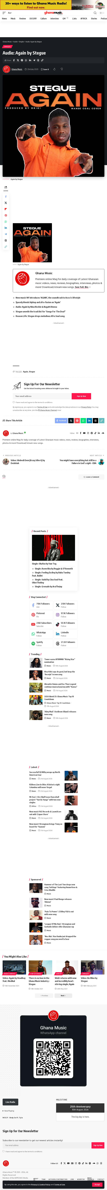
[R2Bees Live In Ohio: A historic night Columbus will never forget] (71, 788)
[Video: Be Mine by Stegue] (92, 967)
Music (49, 678)
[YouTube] (84, 433)
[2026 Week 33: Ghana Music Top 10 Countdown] (35, 700)
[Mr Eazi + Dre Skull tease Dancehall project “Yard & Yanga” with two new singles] (71, 800)
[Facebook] (81, 433)
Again (25, 372)
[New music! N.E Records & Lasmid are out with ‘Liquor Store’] (71, 815)
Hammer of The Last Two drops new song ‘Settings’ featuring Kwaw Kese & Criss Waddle (60, 887)
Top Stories (35, 974)
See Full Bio (81, 287)
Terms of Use (59, 1184)
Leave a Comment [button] (92, 477)
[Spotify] (41, 643)
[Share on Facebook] (14, 60)
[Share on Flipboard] (6, 209)
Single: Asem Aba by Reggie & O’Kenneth (54, 568)
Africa (34, 806)
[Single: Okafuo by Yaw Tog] (53, 548)
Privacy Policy (86, 407)
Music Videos (9, 974)
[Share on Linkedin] (30, 60)
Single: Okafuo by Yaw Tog (44, 563)
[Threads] (66, 643)
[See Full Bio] (89, 287)
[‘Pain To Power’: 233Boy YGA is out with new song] (35, 915)
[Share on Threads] (38, 60)
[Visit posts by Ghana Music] (6, 433)
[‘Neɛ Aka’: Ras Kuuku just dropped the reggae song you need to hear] (35, 940)
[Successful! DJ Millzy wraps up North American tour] (71, 776)
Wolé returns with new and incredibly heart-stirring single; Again (65, 981)
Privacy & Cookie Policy (40, 1184)
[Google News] (72, 1163)
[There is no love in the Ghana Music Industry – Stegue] (40, 967)
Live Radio (10, 1102)
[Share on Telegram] (34, 60)
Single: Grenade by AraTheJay (48, 586)
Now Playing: (9, 1111)
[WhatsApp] (41, 633)
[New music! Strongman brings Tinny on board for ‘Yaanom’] (71, 827)
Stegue (32, 372)
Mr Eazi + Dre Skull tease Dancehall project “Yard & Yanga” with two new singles (45, 800)
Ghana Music (16, 69)
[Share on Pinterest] (22, 60)
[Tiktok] (66, 624)
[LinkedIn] (99, 433)
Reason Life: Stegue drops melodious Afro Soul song (40, 316)
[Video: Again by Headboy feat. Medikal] (14, 967)
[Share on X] (18, 60)
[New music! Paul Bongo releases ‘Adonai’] (35, 903)
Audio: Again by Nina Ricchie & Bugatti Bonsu (36, 307)
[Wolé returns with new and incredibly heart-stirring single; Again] (66, 967)
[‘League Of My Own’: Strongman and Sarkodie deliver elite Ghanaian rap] (35, 927)
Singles (7, 46)
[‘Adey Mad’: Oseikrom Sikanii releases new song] (35, 715)
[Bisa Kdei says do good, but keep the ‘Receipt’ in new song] (35, 675)
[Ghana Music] (53, 13)
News (49, 666)
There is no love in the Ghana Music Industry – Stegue (39, 981)
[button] (97, 1185)
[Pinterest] (91, 433)
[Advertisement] (58, 343)
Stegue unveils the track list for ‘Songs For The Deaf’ (41, 311)
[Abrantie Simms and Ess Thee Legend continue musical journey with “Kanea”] (35, 687)
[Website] (77, 433)
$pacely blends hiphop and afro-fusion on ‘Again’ (38, 302)
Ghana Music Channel (48, 410)
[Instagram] (88, 433)
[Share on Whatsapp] (26, 60)
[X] (66, 605)
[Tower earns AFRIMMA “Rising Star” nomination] (35, 663)
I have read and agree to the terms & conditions (34, 402)
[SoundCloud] (102, 433)
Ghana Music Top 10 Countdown (58, 703)
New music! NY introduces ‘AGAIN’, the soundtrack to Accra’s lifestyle (48, 297)
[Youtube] (41, 624)
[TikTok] (95, 433)
